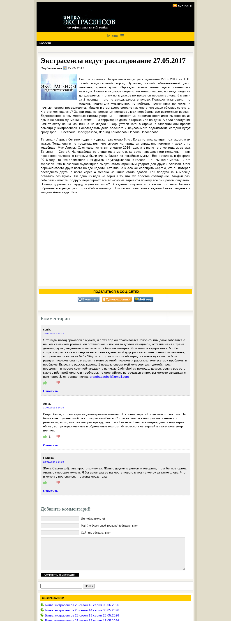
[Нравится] (45, 383)
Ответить (50, 391)
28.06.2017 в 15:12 (53, 333)
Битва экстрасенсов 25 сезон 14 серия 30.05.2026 (82, 610)
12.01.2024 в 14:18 (53, 462)
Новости (45, 43)
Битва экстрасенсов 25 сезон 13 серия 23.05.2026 (82, 615)
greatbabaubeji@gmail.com (109, 376)
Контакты (185, 5)
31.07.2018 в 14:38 (53, 407)
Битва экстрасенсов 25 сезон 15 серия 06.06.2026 (82, 605)
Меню (112, 35)
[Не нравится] (58, 383)
